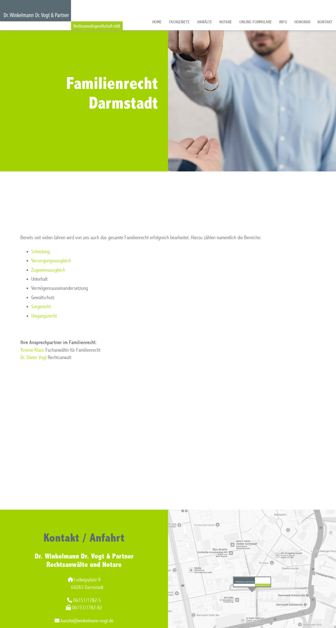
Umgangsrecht (44, 316)
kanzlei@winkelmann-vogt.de (87, 621)
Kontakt (325, 22)
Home (157, 22)
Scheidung (40, 252)
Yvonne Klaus (32, 350)
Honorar (302, 22)
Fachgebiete (179, 22)
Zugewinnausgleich (48, 270)
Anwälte (204, 22)
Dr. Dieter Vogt (33, 357)
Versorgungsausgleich (51, 261)
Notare (225, 22)
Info (283, 22)
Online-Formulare (255, 22)
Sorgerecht (41, 307)
